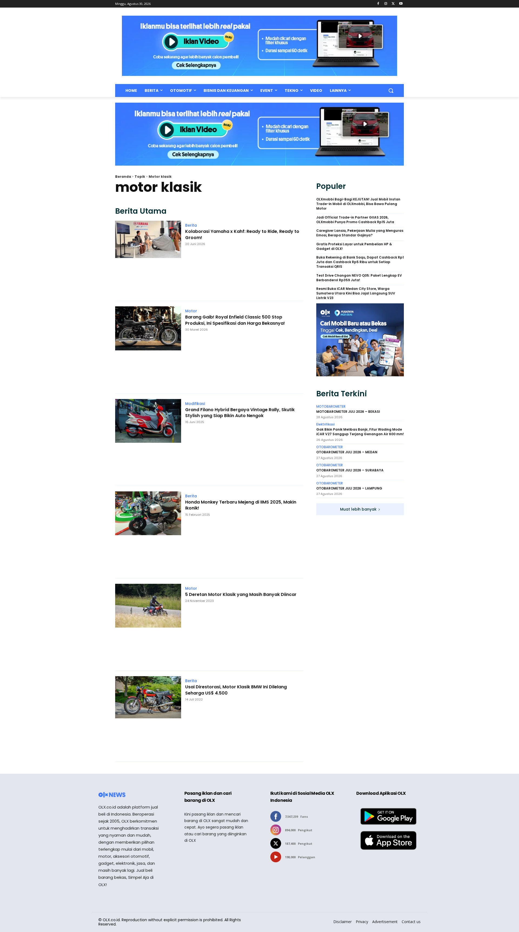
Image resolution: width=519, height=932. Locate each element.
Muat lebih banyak (358, 509)
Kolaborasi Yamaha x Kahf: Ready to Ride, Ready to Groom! (242, 234)
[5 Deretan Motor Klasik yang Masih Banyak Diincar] (148, 624)
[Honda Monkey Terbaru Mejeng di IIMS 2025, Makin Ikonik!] (148, 532)
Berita (191, 225)
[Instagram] (386, 4)
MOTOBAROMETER (330, 406)
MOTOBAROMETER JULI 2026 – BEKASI (348, 412)
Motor (191, 311)
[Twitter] (393, 4)
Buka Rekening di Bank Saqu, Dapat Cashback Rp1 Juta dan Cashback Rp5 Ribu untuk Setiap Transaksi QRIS (360, 262)
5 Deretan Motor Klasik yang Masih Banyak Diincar (241, 595)
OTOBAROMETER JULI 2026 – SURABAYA (350, 470)
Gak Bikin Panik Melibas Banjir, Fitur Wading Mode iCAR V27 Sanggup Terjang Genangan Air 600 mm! (360, 431)
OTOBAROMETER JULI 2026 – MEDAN (346, 452)
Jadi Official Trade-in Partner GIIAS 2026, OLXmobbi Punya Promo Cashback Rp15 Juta (355, 219)
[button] (390, 90)
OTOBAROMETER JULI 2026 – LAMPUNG (349, 488)
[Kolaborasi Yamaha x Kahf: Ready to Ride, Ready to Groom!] (148, 258)
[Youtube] (401, 4)
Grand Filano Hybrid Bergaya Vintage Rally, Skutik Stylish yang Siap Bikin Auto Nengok (240, 413)
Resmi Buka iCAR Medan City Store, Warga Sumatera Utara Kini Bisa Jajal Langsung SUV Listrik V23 (355, 293)
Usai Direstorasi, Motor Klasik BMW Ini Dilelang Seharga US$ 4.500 (236, 690)
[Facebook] (378, 4)
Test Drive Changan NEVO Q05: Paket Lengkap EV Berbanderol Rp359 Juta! (359, 277)
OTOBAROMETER (329, 447)
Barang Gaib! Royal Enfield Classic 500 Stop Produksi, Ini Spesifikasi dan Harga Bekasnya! (235, 320)
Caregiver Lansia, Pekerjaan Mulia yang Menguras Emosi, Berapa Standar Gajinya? (359, 233)
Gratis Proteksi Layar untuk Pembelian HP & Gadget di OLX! (354, 246)
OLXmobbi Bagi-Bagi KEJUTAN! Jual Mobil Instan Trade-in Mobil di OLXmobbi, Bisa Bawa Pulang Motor (358, 204)
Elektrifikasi (325, 424)
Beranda (123, 176)
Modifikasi (195, 403)
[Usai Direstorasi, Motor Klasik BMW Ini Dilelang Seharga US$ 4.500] (148, 716)
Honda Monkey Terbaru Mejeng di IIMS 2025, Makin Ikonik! (240, 505)
